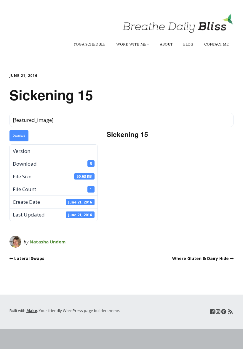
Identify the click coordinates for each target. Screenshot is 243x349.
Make (31, 310)
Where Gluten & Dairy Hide (200, 258)
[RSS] (230, 312)
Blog (188, 44)
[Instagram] (218, 312)
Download (19, 136)
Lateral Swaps (29, 258)
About (166, 44)
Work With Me (131, 44)
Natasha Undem (47, 242)
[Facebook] (212, 312)
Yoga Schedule (89, 44)
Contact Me (216, 44)
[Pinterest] (223, 312)
